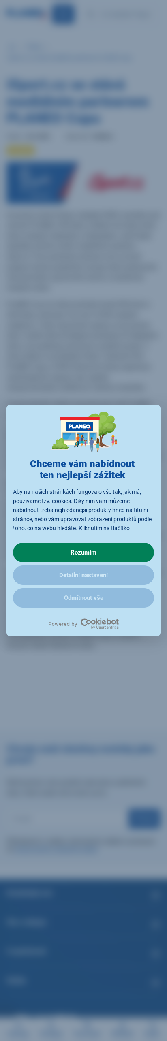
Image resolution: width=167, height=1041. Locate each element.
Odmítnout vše (83, 598)
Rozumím (83, 552)
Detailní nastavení (83, 575)
